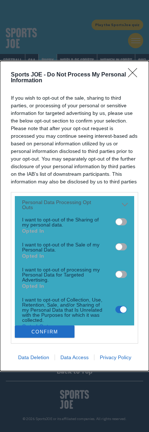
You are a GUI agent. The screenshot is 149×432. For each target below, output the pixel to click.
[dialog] (74, 216)
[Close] (135, 75)
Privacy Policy (115, 357)
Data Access (74, 357)
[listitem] (74, 205)
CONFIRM (44, 332)
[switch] (121, 221)
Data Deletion (33, 357)
